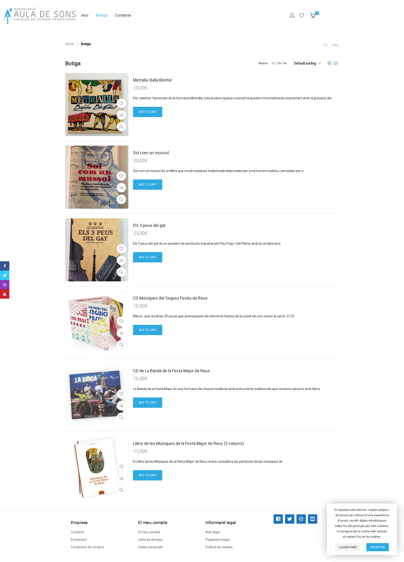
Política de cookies (219, 547)
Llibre (335, 45)
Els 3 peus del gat (149, 225)
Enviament (79, 539)
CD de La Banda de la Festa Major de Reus (171, 370)
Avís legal (213, 532)
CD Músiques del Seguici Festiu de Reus (170, 298)
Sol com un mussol (151, 152)
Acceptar (377, 547)
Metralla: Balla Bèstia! (152, 80)
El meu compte (149, 532)
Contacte (77, 532)
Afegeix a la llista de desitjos (121, 103)
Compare (121, 115)
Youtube (4, 294)
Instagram (4, 284)
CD (325, 45)
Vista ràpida (121, 126)
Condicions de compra (87, 547)
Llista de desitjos (302, 15)
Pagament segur (218, 539)
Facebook (4, 266)
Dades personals (150, 547)
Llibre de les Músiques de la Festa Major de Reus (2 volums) (188, 443)
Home (69, 44)
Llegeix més (348, 547)
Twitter (4, 275)
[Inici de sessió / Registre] (292, 15)
